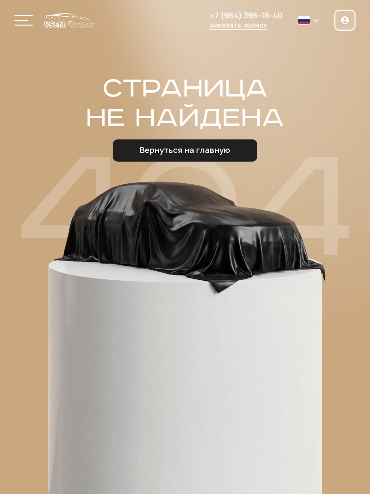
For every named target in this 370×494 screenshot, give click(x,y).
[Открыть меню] (23, 20)
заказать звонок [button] (238, 25)
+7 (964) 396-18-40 (246, 16)
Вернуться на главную (185, 150)
